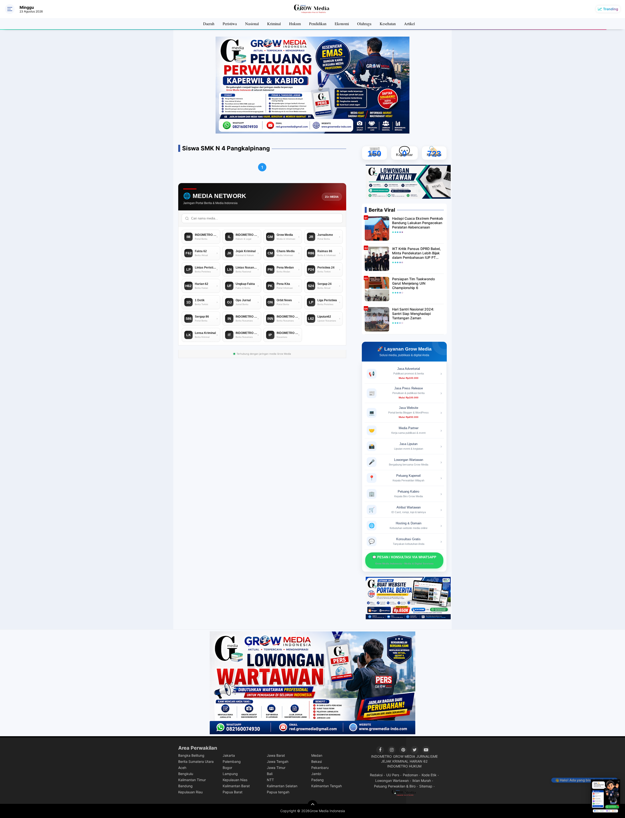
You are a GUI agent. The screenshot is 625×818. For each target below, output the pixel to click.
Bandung (185, 786)
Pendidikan (317, 23)
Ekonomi (342, 23)
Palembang (232, 761)
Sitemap (425, 786)
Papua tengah (278, 792)
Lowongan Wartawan (392, 780)
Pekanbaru (320, 768)
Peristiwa (230, 23)
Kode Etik (429, 775)
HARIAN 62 (418, 761)
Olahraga (364, 23)
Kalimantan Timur (192, 780)
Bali (269, 774)
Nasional (252, 23)
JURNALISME (427, 756)
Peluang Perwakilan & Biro (395, 786)
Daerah (208, 23)
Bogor (227, 768)
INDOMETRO (381, 756)
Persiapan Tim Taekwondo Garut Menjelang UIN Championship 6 (413, 283)
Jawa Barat (276, 755)
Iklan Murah (421, 780)
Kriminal (274, 23)
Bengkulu (185, 774)
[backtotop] (312, 805)
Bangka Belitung (191, 755)
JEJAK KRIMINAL (394, 761)
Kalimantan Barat (236, 786)
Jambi (316, 774)
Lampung (230, 774)
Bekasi (316, 761)
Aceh (182, 768)
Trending (610, 9)
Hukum (295, 23)
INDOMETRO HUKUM (404, 766)
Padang (317, 780)
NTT (270, 780)
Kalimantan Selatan (282, 786)
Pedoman (410, 775)
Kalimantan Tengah (326, 786)
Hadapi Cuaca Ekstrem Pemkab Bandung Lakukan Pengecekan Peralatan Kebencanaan (417, 222)
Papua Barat (232, 792)
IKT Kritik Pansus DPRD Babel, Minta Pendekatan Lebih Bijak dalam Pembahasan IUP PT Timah (416, 253)
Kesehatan (388, 23)
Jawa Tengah (277, 761)
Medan (316, 755)
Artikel (409, 23)
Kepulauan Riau (190, 792)
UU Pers (392, 775)
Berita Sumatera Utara (196, 761)
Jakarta (229, 755)
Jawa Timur (276, 768)
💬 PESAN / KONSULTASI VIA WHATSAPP (404, 560)
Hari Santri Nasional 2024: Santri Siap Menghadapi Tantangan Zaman (413, 313)
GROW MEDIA (404, 756)
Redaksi (376, 775)
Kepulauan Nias (235, 780)
